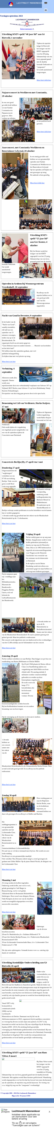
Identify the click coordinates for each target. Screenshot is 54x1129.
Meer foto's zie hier (8, 361)
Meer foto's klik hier (44, 80)
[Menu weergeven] (45, 10)
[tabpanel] (27, 59)
